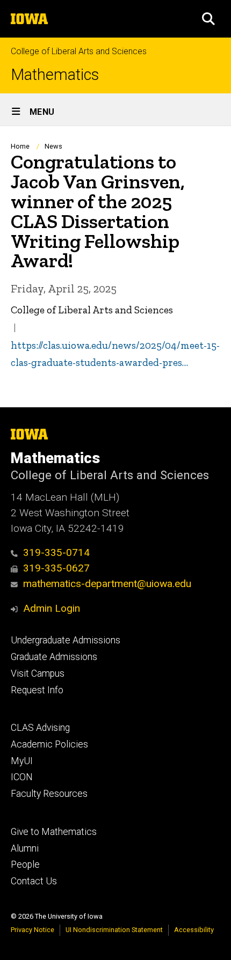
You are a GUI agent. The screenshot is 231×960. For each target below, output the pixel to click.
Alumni (25, 848)
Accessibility (194, 930)
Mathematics (55, 75)
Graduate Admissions (54, 656)
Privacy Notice (32, 930)
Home (20, 146)
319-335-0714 (56, 552)
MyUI (22, 761)
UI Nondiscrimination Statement (114, 930)
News (53, 146)
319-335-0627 (56, 568)
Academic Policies (49, 744)
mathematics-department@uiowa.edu (107, 583)
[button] (208, 19)
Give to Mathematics (54, 831)
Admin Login (51, 608)
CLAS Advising (40, 727)
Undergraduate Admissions (65, 640)
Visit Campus (37, 673)
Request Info (37, 690)
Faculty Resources (49, 793)
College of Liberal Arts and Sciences (79, 51)
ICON (22, 777)
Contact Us (34, 881)
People (25, 864)
